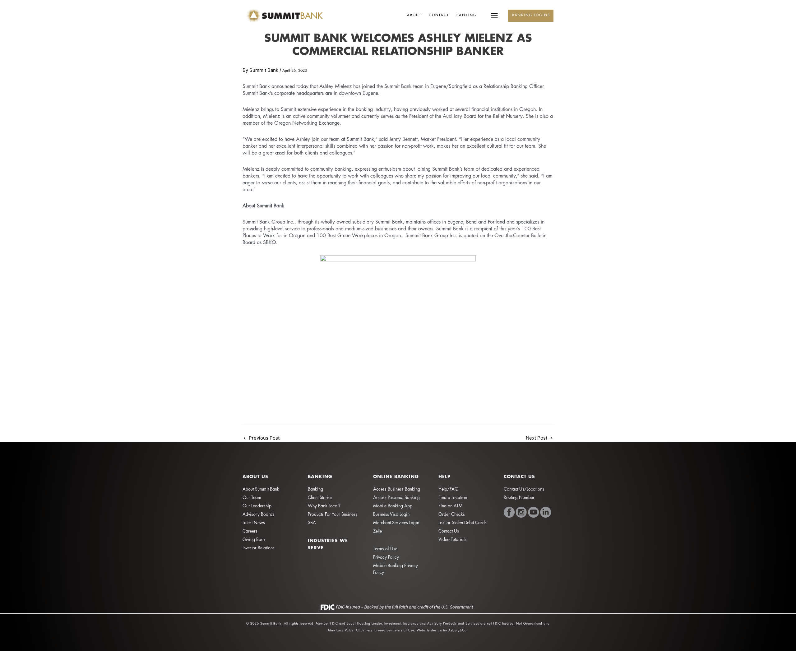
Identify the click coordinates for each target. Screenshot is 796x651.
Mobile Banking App (392, 506)
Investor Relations (259, 548)
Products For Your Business (332, 514)
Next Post (539, 438)
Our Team (252, 497)
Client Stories (320, 497)
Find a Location (452, 497)
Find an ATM (450, 506)
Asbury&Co (457, 630)
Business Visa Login (391, 514)
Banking (466, 14)
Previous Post (261, 438)
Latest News (254, 522)
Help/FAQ (448, 489)
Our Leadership (257, 506)
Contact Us (448, 531)
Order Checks (451, 514)
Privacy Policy (386, 557)
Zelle (377, 531)
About (414, 14)
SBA (312, 522)
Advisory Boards (258, 514)
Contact (439, 14)
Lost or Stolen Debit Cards (462, 522)
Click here (364, 630)
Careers (250, 531)
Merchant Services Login (396, 522)
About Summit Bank (261, 489)
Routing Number (519, 497)
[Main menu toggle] (494, 15)
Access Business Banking (396, 489)
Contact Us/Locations (524, 489)
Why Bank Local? (324, 506)
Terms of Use (385, 549)
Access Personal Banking (396, 497)
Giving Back (254, 539)
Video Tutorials (452, 539)
